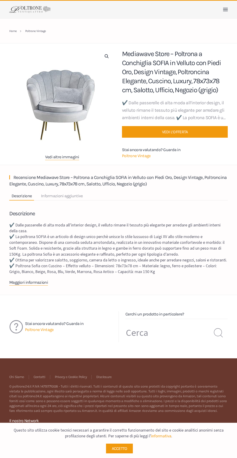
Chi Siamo (16, 377)
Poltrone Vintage (136, 155)
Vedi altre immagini (62, 156)
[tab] (19, 196)
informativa (161, 436)
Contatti (39, 377)
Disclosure (104, 377)
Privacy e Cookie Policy (71, 377)
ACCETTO (119, 448)
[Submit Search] (218, 333)
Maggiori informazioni (28, 282)
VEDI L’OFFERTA (175, 131)
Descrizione (22, 195)
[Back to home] (29, 9)
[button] (225, 9)
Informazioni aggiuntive (62, 195)
